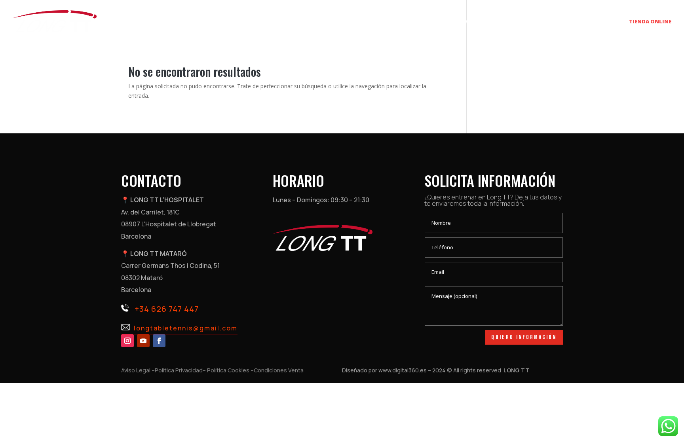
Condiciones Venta (279, 370)
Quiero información (524, 337)
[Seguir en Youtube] (143, 340)
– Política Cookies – (228, 370)
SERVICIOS (434, 22)
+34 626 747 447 (167, 309)
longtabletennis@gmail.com (186, 328)
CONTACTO (604, 22)
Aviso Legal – (138, 370)
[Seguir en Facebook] (159, 340)
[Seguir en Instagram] (127, 340)
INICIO (403, 22)
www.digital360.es (402, 370)
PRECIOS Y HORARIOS (492, 22)
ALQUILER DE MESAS (554, 22)
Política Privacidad (179, 370)
